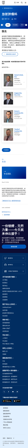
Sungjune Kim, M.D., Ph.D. (18, 94)
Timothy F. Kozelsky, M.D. (18, 130)
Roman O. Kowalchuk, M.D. (18, 112)
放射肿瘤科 (9, 14)
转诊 (15, 19)
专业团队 (15, 24)
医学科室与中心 (8, 8)
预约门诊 (7, 19)
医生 (8, 24)
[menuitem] (8, 24)
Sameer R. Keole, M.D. (18, 75)
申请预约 (6, 150)
